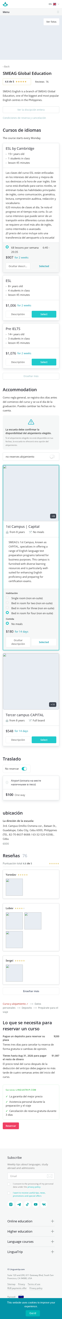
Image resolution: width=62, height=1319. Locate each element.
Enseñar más (31, 376)
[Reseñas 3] (14, 939)
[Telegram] (19, 1204)
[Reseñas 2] (33, 921)
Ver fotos (51, 21)
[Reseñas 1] (14, 887)
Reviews (42, 81)
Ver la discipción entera (31, 109)
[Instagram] (10, 1204)
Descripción (18, 739)
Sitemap (11, 1284)
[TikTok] (27, 1204)
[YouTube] (35, 1204)
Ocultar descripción (19, 266)
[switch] (31, 456)
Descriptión (18, 314)
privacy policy (34, 1186)
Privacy (21, 1284)
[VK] (43, 1204)
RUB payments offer (17, 1288)
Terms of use (34, 1284)
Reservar (11, 1125)
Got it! (32, 1313)
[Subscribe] (49, 1176)
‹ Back (6, 66)
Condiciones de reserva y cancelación (24, 117)
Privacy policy (35, 1288)
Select (44, 314)
